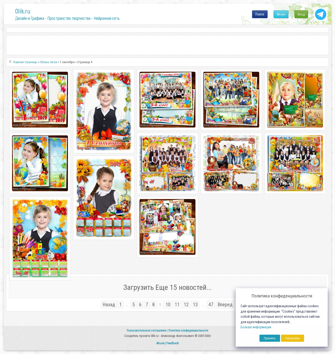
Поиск (259, 14)
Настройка (292, 338)
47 (210, 304)
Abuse (160, 343)
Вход (301, 14)
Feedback (173, 343)
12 (186, 304)
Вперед (225, 304)
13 (195, 304)
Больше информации (256, 327)
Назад (109, 304)
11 (177, 304)
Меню (281, 14)
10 (168, 304)
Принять (270, 338)
